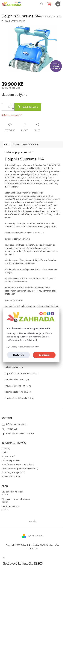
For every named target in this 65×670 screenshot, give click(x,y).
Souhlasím (44, 355)
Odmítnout (32, 340)
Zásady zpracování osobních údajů (25, 347)
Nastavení (18, 355)
